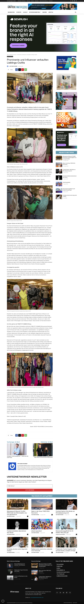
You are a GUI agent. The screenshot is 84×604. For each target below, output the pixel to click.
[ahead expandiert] (59, 184)
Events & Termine (13, 54)
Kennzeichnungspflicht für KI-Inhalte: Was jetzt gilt (65, 531)
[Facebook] (71, 1)
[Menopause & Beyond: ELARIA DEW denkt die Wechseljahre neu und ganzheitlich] (59, 158)
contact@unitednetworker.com (36, 597)
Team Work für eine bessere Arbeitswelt (43, 457)
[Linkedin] (63, 592)
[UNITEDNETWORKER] (8, 66)
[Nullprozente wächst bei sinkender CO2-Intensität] (42, 542)
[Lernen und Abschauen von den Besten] (10, 578)
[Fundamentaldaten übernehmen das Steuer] (59, 177)
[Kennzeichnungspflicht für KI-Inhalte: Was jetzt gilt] (59, 190)
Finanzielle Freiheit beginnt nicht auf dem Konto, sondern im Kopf (66, 549)
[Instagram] (72, 1)
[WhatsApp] (25, 69)
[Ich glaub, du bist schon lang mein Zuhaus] (59, 197)
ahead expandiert (66, 182)
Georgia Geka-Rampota (60, 534)
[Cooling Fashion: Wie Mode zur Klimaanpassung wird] (59, 171)
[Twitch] (74, 1)
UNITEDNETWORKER (13, 66)
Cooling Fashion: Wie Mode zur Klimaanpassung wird (65, 512)
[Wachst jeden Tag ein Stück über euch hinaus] (10, 571)
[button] (75, 12)
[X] (76, 1)
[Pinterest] (22, 69)
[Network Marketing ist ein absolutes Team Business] (10, 565)
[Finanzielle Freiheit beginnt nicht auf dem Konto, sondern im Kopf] (66, 542)
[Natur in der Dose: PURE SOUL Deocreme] (59, 165)
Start (8, 54)
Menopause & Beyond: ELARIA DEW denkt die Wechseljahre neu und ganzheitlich (69, 157)
